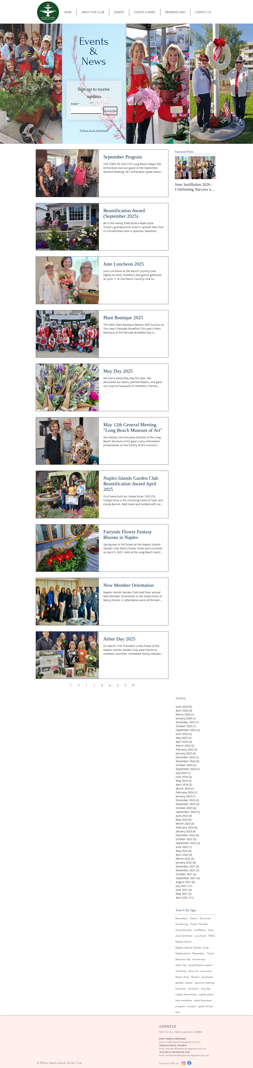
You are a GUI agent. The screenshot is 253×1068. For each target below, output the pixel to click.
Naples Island (183, 941)
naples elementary (186, 994)
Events (194, 918)
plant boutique (203, 1000)
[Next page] (125, 685)
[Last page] (133, 685)
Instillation (200, 930)
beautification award (200, 965)
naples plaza (206, 994)
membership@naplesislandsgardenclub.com (187, 1055)
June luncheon (184, 935)
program (180, 1006)
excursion (206, 971)
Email (75, 103)
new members (183, 1000)
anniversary (198, 959)
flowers (195, 977)
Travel (210, 953)
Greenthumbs (183, 930)
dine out (193, 971)
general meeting (204, 982)
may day (205, 988)
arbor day (181, 965)
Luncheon (200, 935)
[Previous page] (78, 685)
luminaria (180, 988)
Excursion (205, 918)
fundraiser (207, 977)
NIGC (212, 935)
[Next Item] (209, 168)
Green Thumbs (199, 924)
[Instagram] (183, 1063)
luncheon (193, 988)
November (198, 953)
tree (177, 1012)
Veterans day (182, 959)
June (211, 930)
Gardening (181, 924)
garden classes (184, 982)
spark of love (205, 1006)
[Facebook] (189, 1063)
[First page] (71, 685)
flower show (182, 977)
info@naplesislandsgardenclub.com (183, 1042)
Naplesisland (182, 953)
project (192, 1006)
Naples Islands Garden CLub (192, 947)
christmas (180, 971)
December (181, 918)
